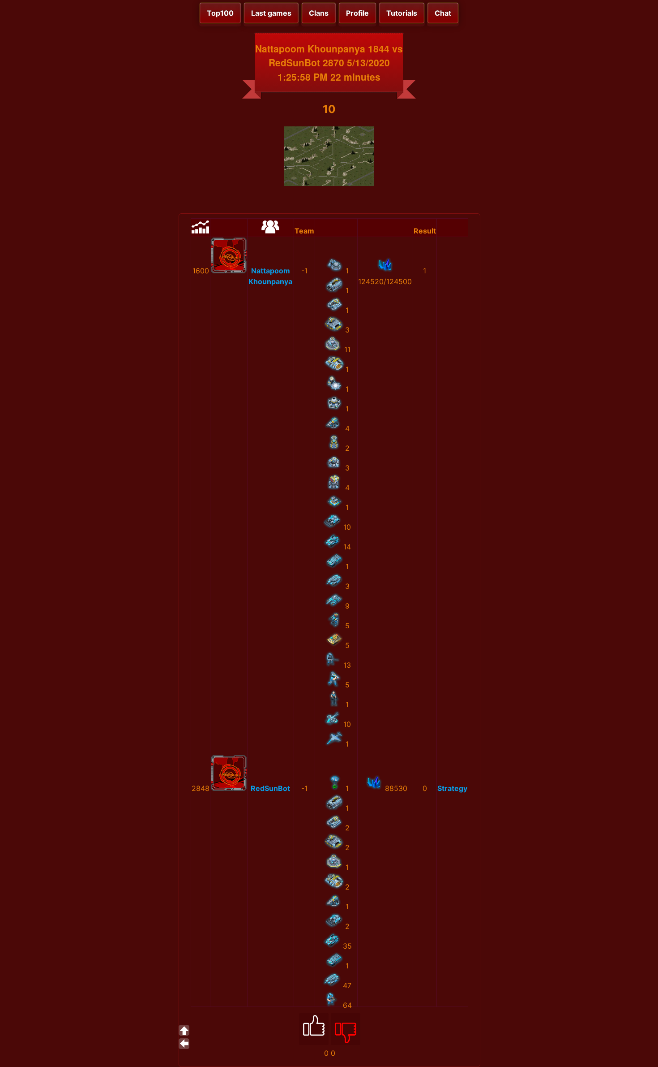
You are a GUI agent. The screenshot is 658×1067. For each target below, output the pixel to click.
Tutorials (401, 13)
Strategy (452, 788)
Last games (271, 13)
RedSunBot (270, 788)
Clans (319, 13)
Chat (443, 13)
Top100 (220, 13)
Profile (357, 13)
